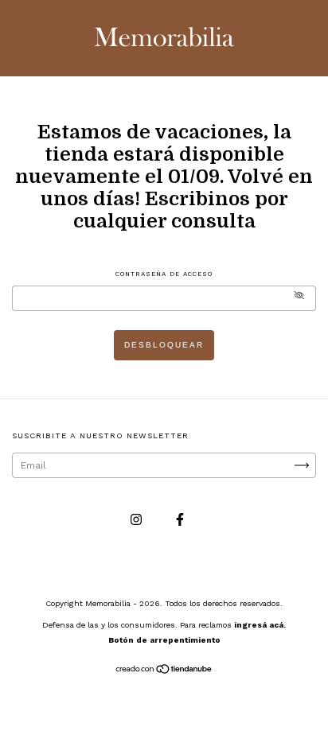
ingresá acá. (260, 624)
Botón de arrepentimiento (164, 640)
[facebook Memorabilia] (180, 519)
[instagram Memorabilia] (138, 519)
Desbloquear (164, 344)
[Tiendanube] (164, 671)
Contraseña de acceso (164, 274)
